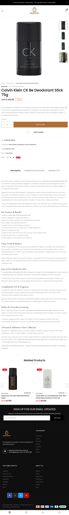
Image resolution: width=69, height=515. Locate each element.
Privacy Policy (39, 479)
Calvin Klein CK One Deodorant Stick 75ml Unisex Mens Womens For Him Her (51, 397)
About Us (38, 471)
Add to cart (40, 124)
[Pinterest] (26, 495)
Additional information (34, 170)
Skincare (38, 444)
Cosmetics (38, 446)
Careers (38, 473)
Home (3, 83)
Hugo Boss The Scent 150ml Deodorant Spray (15, 397)
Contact (38, 484)
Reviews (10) (54, 170)
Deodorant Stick (9, 149)
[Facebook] (9, 495)
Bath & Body (10, 83)
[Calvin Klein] (63, 25)
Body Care (38, 441)
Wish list (5, 484)
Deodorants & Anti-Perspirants (26, 144)
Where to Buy (39, 476)
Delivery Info (6, 479)
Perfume (38, 452)
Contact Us (5, 471)
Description (15, 170)
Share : (3, 157)
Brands (37, 449)
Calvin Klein (9, 153)
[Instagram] (15, 495)
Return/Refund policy (8, 476)
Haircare (38, 438)
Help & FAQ (5, 482)
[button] (66, 11)
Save (19, 157)
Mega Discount (39, 482)
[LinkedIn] (13, 157)
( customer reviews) (16, 86)
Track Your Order (7, 473)
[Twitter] (10, 157)
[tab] (15, 171)
